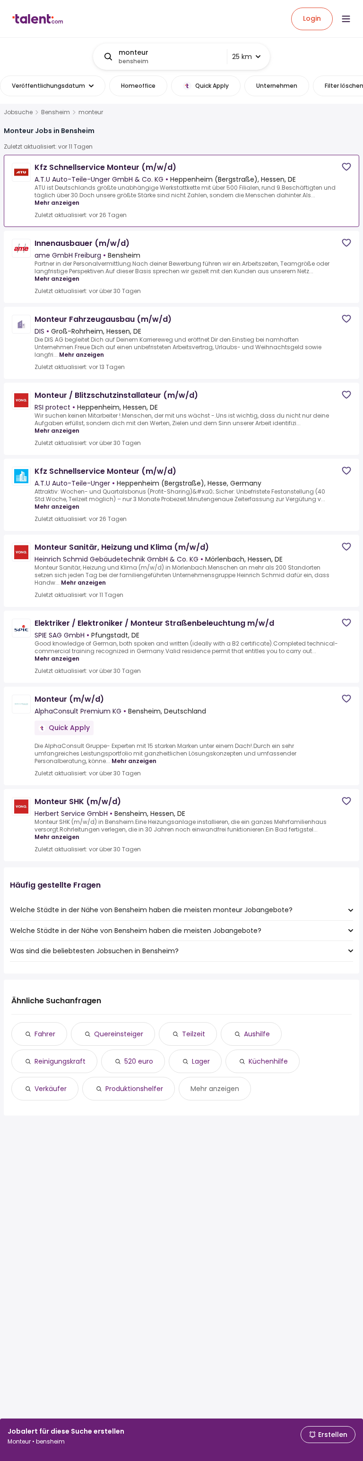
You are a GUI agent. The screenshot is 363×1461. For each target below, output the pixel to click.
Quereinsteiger (118, 1034)
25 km (242, 56)
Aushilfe (257, 1034)
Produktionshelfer (134, 1088)
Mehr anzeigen (57, 203)
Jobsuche (18, 112)
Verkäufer (51, 1088)
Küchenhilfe (268, 1061)
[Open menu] (346, 19)
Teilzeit (193, 1034)
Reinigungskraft (60, 1061)
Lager (201, 1061)
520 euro (138, 1061)
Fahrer (45, 1034)
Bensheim (55, 112)
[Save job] (346, 167)
